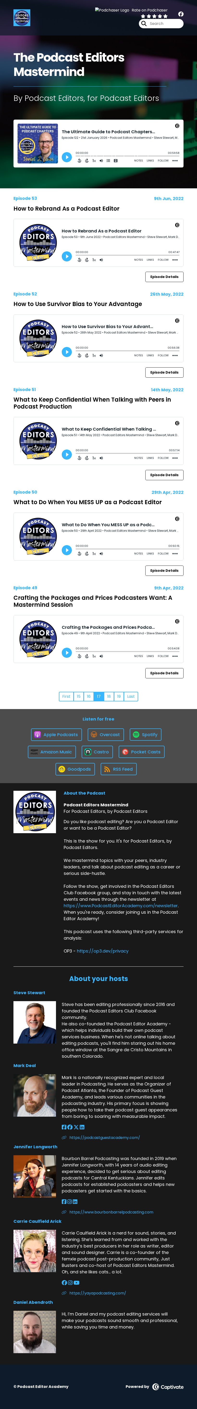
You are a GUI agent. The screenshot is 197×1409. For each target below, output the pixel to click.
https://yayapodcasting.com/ (97, 1293)
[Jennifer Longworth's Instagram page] (69, 1202)
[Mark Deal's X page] (76, 1127)
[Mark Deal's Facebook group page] (70, 1127)
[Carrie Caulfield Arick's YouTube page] (77, 1283)
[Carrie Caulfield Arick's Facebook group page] (64, 1283)
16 (89, 696)
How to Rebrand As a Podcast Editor (66, 209)
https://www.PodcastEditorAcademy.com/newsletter (121, 906)
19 (119, 696)
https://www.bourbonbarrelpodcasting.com (110, 1212)
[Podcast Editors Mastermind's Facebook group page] (181, 14)
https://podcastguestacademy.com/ (104, 1137)
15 (78, 696)
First (66, 696)
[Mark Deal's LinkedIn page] (82, 1127)
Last (131, 696)
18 (109, 696)
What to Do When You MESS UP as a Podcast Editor (87, 502)
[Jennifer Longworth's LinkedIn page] (75, 1202)
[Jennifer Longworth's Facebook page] (64, 1202)
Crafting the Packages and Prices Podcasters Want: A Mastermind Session (92, 601)
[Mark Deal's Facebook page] (64, 1127)
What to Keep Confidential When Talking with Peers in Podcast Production (92, 403)
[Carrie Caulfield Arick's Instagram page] (70, 1283)
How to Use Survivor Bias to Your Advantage (77, 304)
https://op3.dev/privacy (103, 951)
